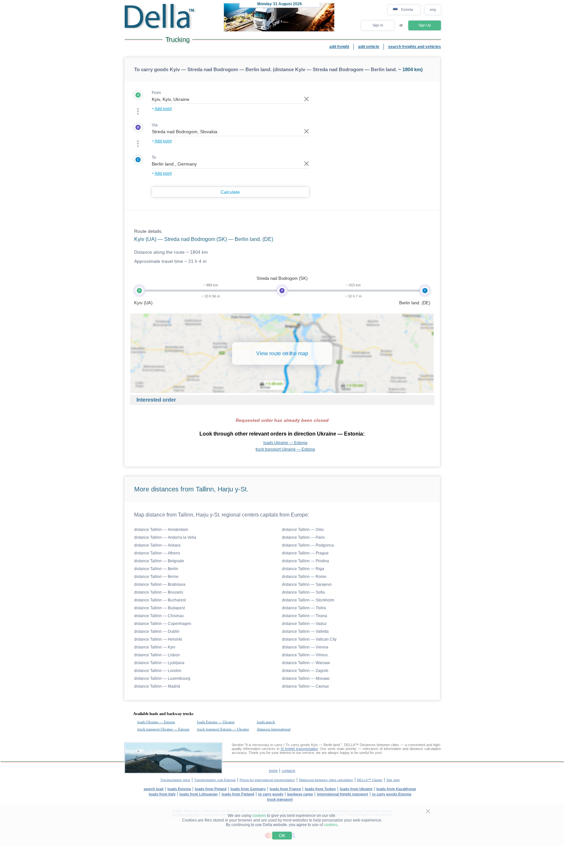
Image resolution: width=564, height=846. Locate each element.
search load (154, 789)
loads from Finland (238, 794)
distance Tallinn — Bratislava (159, 584)
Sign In (377, 25)
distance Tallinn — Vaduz (304, 623)
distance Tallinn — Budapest (159, 608)
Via (155, 125)
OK (282, 835)
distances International (273, 729)
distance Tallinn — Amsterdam (161, 529)
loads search (266, 722)
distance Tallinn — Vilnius (305, 655)
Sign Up (424, 25)
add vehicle (368, 46)
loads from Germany (248, 789)
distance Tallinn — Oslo (303, 529)
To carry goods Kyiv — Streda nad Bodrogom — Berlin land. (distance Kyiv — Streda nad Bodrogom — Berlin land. (265, 69)
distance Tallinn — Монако (306, 678)
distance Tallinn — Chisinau (159, 616)
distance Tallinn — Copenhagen (162, 623)
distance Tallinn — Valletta (305, 631)
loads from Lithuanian (199, 794)
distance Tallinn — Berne (156, 576)
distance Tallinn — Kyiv (154, 647)
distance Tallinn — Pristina (305, 561)
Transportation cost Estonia (215, 780)
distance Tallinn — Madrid (157, 686)
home (273, 771)
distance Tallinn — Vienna (305, 647)
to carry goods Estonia (391, 794)
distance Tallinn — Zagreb (305, 670)
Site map (393, 780)
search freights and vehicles (414, 46)
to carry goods (270, 794)
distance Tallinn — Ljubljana (159, 663)
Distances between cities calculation (326, 780)
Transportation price (175, 780)
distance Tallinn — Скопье (305, 686)
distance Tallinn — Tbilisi (304, 608)
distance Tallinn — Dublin (157, 631)
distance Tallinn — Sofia (303, 592)
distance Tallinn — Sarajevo (307, 584)
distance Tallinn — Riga (303, 569)
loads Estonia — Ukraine (216, 722)
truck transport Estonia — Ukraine (223, 729)
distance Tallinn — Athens (157, 553)
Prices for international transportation (267, 780)
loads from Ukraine (356, 789)
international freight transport (342, 794)
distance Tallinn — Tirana (304, 616)
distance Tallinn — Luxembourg (162, 678)
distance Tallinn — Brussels (158, 592)
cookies (259, 815)
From (156, 92)
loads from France (285, 789)
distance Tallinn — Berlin (156, 569)
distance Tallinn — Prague (305, 553)
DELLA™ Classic (370, 780)
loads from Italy (162, 794)
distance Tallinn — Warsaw (306, 663)
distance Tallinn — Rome (304, 576)
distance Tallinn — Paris (303, 537)
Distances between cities (379, 745)
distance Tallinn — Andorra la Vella (165, 537)
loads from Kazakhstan (396, 789)
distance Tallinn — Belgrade (159, 561)
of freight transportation (299, 749)
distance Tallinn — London (157, 670)
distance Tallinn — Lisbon (157, 655)
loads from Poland (211, 789)
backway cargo (300, 794)
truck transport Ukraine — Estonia (285, 449)
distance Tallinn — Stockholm (308, 600)
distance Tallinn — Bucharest (160, 600)
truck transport (280, 799)
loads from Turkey (320, 789)
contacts (288, 771)
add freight (339, 46)
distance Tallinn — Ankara (157, 545)
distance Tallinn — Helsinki (158, 639)
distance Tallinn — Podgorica (308, 545)
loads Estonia (179, 789)
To (154, 157)
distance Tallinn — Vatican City (309, 639)
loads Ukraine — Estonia (285, 442)
